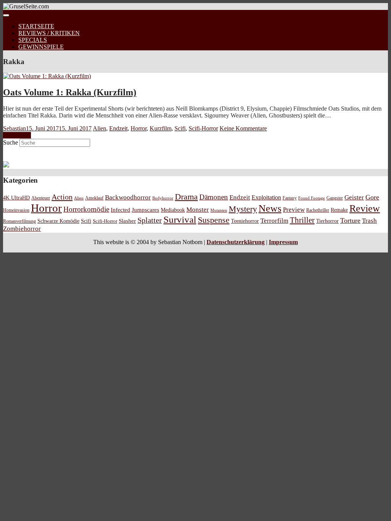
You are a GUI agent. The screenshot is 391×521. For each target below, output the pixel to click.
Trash (369, 220)
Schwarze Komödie (58, 221)
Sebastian (14, 128)
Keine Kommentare (243, 128)
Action (62, 197)
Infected (120, 210)
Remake (339, 210)
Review (364, 208)
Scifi (180, 128)
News (270, 208)
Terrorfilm (274, 220)
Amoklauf (94, 198)
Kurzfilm (160, 128)
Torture (350, 220)
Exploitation (266, 197)
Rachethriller (317, 210)
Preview (294, 209)
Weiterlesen (17, 135)
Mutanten (218, 210)
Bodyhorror (162, 198)
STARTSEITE (36, 26)
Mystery (243, 209)
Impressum (283, 242)
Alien (99, 128)
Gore (372, 197)
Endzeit (118, 128)
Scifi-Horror (203, 128)
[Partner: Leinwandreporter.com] (6, 165)
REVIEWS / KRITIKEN (49, 33)
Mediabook (173, 210)
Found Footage (311, 198)
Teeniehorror (245, 221)
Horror (139, 128)
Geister (354, 197)
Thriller (302, 220)
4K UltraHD (16, 198)
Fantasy (290, 198)
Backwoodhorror (128, 197)
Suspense (213, 220)
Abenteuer (40, 198)
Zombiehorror (22, 228)
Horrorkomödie (86, 209)
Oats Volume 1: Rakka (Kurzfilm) (69, 92)
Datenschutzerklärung (236, 242)
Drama (186, 196)
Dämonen (213, 197)
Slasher (127, 221)
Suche (10, 142)
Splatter (149, 220)
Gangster (334, 198)
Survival (179, 219)
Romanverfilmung (19, 221)
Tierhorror (327, 221)
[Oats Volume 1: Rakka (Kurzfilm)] (47, 76)
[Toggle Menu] (6, 15)
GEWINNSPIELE (41, 46)
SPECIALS (32, 40)
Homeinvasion (16, 210)
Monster (197, 209)
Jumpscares (145, 210)
